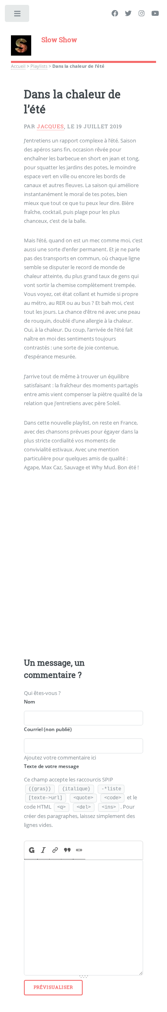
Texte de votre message (51, 766)
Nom (29, 701)
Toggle (17, 15)
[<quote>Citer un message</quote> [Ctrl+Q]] (67, 850)
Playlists (38, 66)
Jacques (50, 126)
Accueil (18, 66)
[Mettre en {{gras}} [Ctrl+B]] (31, 850)
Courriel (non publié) (48, 729)
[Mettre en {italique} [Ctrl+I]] (43, 850)
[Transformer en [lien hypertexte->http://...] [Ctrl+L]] (55, 850)
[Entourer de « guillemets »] (79, 850)
